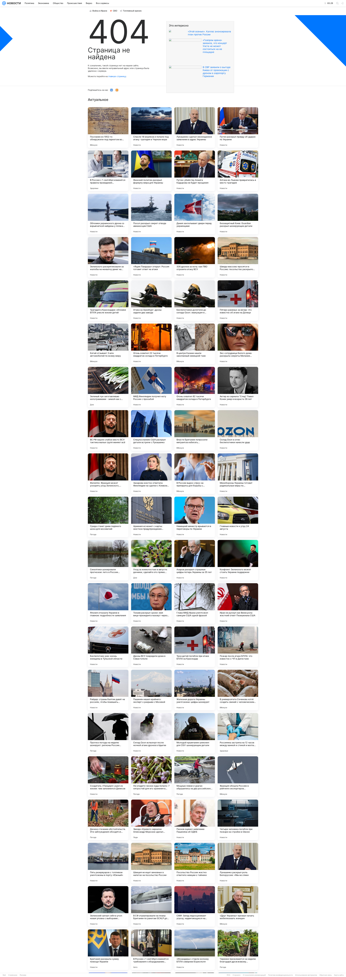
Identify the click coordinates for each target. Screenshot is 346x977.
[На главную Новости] (13, 3)
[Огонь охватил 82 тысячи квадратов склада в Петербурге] (194, 387)
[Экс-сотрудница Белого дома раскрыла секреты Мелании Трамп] (238, 344)
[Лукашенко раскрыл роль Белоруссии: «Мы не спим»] (238, 863)
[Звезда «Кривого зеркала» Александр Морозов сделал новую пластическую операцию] (151, 820)
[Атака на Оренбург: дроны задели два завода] (151, 300)
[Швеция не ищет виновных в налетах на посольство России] (151, 863)
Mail (4, 975)
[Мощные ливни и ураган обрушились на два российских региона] (194, 776)
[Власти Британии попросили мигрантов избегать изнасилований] (194, 430)
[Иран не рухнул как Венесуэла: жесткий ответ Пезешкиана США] (238, 603)
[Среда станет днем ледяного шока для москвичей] (108, 517)
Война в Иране (99, 10)
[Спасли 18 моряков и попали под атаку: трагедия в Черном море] (151, 127)
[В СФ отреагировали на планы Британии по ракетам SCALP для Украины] (151, 906)
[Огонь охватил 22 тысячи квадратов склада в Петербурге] (151, 344)
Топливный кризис (132, 10)
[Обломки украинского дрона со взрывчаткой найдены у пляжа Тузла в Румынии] (108, 214)
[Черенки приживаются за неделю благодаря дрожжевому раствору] (238, 949)
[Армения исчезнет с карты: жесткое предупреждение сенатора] (151, 517)
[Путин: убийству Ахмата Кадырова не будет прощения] (194, 171)
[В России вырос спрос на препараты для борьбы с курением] (194, 473)
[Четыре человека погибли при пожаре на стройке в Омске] (238, 820)
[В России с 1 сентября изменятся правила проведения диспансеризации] (108, 171)
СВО (115, 10)
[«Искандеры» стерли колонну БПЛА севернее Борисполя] (194, 949)
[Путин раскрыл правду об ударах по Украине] (238, 127)
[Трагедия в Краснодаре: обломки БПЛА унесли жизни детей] (108, 300)
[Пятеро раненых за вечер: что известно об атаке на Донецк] (238, 300)
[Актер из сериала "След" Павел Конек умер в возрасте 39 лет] (238, 387)
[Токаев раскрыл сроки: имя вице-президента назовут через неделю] (151, 603)
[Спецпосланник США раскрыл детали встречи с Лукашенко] (151, 430)
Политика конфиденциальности (280, 975)
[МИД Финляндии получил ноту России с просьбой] (151, 387)
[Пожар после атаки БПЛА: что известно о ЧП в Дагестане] (238, 646)
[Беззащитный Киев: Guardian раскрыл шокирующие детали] (238, 214)
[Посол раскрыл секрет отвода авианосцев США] (151, 214)
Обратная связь (325, 975)
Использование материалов (306, 975)
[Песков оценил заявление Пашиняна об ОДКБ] (194, 820)
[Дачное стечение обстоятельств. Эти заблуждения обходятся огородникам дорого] (108, 820)
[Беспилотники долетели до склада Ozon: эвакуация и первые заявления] (194, 300)
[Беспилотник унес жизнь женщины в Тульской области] (108, 646)
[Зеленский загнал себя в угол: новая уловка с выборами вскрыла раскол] (108, 906)
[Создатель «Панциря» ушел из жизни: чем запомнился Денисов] (108, 776)
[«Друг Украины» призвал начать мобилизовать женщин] (238, 906)
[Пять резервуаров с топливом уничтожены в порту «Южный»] (108, 863)
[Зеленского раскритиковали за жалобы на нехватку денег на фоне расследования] (108, 257)
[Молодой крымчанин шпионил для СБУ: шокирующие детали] (194, 733)
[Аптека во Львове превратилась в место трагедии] (238, 171)
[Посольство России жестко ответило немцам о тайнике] (194, 863)
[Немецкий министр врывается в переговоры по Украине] (194, 517)
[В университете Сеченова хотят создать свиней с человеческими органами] (238, 690)
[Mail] (4, 3)
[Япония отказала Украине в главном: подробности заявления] (108, 603)
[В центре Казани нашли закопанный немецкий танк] (194, 344)
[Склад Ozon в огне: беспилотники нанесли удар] (238, 430)
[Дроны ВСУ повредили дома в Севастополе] (151, 646)
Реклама (23, 975)
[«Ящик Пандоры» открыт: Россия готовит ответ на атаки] (151, 257)
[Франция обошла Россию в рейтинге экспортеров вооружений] (238, 776)
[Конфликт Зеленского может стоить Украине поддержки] (238, 560)
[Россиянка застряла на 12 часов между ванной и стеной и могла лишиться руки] (238, 733)
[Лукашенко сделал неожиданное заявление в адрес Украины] (194, 127)
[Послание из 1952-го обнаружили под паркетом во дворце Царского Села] (108, 127)
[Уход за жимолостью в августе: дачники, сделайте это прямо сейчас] (151, 560)
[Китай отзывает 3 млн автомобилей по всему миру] (108, 344)
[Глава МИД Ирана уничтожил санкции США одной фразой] (194, 603)
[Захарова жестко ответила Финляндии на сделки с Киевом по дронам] (151, 473)
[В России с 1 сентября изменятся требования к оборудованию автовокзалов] (151, 949)
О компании (12, 975)
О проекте (236, 975)
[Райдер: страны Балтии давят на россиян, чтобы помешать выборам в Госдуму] (108, 690)
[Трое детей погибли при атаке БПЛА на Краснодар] (194, 646)
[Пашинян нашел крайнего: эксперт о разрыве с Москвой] (151, 690)
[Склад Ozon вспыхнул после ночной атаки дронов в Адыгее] (151, 733)
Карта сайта (339, 975)
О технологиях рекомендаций (254, 975)
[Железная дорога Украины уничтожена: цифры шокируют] (194, 690)
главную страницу (117, 76)
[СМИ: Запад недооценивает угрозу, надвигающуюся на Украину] (194, 906)
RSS (228, 975)
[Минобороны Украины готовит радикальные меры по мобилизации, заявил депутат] (238, 473)
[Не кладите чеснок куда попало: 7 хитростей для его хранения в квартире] (151, 776)
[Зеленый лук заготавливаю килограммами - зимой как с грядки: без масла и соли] (108, 387)
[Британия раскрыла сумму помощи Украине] (108, 949)
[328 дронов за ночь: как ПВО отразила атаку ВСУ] (194, 257)
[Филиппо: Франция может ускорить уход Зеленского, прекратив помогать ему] (108, 473)
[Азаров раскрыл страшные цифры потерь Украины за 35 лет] (194, 560)
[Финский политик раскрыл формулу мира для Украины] (151, 171)
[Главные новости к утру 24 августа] (238, 517)
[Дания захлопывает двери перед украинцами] (194, 214)
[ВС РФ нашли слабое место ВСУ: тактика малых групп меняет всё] (108, 430)
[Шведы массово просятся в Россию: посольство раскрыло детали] (238, 257)
